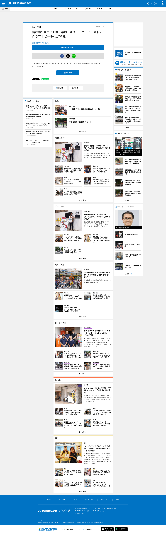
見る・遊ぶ (67, 9)
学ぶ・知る (100, 9)
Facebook (147, 3)
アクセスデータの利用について (85, 511)
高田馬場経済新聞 (19, 3)
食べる (56, 9)
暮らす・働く (87, 9)
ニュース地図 (36, 27)
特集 (110, 9)
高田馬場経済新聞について (84, 508)
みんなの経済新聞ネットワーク (47, 529)
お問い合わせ (100, 511)
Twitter (151, 3)
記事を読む (68, 73)
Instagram (155, 3)
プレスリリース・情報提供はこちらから (108, 508)
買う (77, 9)
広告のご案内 (80, 513)
